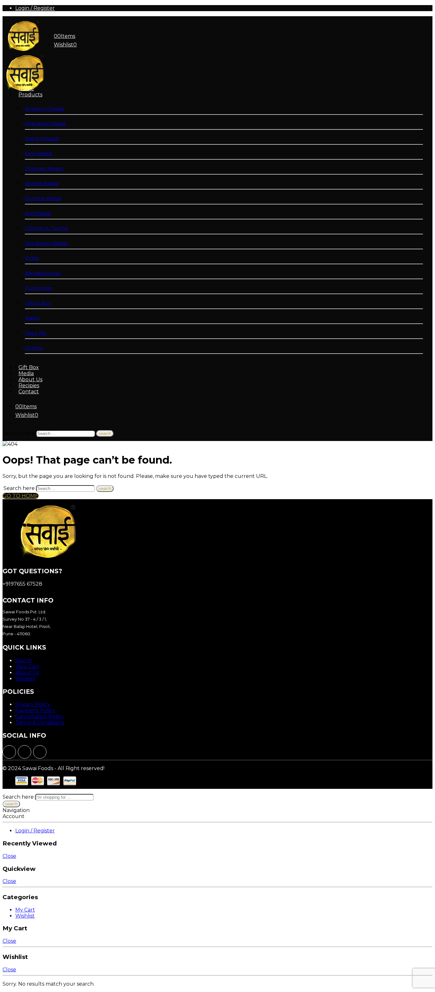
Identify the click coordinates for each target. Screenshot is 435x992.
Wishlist (25, 916)
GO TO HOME (21, 496)
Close (9, 856)
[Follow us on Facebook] (9, 752)
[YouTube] (39, 752)
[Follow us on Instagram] (24, 752)
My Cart (25, 910)
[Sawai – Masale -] (22, 50)
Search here (20, 433)
